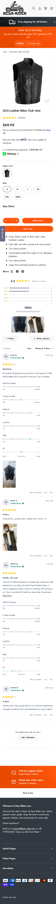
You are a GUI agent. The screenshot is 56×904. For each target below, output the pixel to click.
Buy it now (28, 228)
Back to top (28, 793)
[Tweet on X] (12, 271)
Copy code (35, 43)
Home (5, 52)
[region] (28, 324)
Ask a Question (28, 738)
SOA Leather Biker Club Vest (19, 52)
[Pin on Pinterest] (22, 271)
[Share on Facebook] (17, 271)
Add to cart (38, 220)
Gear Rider (12, 897)
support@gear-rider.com (24, 828)
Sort (29, 348)
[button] (46, 8)
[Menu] (52, 8)
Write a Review (43, 339)
